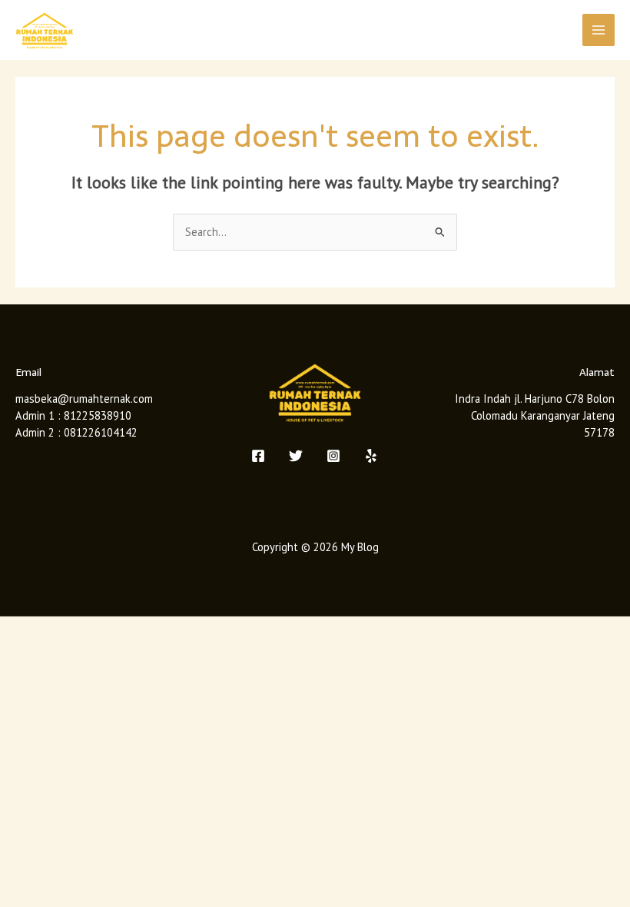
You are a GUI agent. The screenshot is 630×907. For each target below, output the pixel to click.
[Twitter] (296, 456)
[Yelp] (371, 456)
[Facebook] (258, 456)
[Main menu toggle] (598, 30)
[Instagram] (333, 456)
